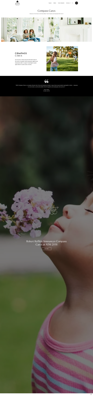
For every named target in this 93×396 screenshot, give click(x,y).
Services (68, 2)
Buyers (50, 2)
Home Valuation (61, 2)
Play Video (46, 248)
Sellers (54, 2)
